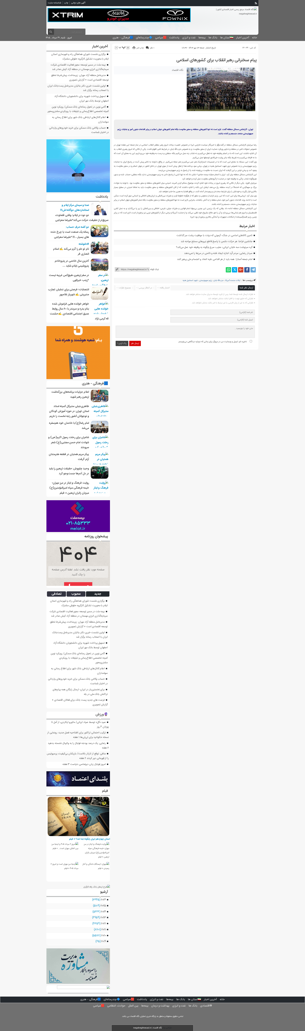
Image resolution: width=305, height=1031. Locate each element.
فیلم (105, 791)
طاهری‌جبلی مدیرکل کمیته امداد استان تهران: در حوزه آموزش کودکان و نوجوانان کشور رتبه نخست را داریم (69, 411)
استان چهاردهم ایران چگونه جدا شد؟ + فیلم (89, 839)
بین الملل (133, 1006)
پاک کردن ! (122, 343)
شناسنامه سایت (54, 3)
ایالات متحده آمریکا (232, 280)
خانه (254, 37)
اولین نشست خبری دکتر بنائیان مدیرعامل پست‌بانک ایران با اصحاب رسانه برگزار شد (80, 635)
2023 (103, 918)
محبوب (76, 594)
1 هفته (76, 737)
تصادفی (57, 594)
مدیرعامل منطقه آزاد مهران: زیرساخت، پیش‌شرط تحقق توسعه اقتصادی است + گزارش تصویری (80, 77)
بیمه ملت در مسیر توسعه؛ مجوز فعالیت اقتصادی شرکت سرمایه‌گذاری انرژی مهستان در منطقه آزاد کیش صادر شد (80, 67)
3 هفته (66, 764)
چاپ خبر (140, 48)
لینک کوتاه (154, 269)
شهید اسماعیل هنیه (190, 280)
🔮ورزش (101, 714)
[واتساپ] (228, 269)
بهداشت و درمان (160, 1006)
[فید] (256, 3)
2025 (103, 906)
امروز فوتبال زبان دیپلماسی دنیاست (88, 764)
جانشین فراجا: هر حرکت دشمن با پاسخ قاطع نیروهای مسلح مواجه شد (216, 241)
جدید (97, 594)
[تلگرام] (253, 269)
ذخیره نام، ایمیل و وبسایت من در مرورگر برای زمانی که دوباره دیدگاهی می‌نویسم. (212, 341)
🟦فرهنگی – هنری (123, 37)
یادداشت (174, 37)
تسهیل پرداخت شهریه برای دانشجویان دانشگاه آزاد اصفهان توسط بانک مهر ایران (81, 98)
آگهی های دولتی (78, 3)
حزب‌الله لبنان (219, 280)
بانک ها (212, 37)
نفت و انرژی (189, 37)
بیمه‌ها (202, 37)
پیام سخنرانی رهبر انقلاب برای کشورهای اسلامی (216, 60)
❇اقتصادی (206, 1006)
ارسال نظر (135, 343)
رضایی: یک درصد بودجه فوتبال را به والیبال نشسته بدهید (77, 743)
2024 (103, 912)
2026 (103, 900)
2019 (103, 941)
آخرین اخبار (242, 37)
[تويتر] (234, 269)
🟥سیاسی (160, 37)
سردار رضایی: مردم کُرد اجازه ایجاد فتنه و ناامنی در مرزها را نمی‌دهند (218, 253)
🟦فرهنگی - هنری (95, 384)
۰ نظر (152, 48)
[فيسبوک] (247, 269)
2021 (103, 930)
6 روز (99, 727)
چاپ (66, 3)
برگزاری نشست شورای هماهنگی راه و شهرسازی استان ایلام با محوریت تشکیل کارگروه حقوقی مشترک (80, 56)
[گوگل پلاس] (240, 269)
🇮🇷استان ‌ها (226, 37)
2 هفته (105, 748)
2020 (103, 936)
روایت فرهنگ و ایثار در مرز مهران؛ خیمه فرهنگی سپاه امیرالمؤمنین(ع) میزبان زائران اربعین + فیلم (69, 488)
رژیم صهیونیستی (205, 280)
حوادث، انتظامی (116, 1006)
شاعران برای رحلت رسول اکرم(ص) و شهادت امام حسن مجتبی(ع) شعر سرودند (68, 442)
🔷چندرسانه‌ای (144, 37)
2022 (103, 924)
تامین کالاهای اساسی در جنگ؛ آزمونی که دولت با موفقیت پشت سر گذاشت (215, 235)
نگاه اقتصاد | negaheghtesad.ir (147, 1028)
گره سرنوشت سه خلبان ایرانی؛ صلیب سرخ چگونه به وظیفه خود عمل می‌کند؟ (214, 247)
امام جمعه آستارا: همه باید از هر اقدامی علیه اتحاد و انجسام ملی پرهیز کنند (214, 259)
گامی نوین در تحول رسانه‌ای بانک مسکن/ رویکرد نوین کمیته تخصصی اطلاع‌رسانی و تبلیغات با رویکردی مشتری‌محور (78, 109)
